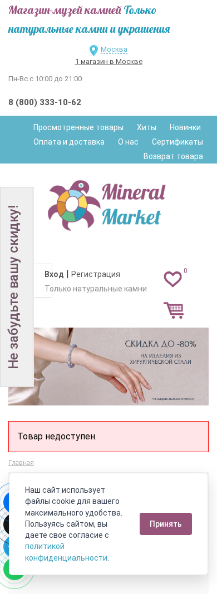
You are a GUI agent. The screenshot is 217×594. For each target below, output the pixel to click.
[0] (173, 279)
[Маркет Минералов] (108, 202)
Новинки (185, 127)
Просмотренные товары (78, 127)
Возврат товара (173, 156)
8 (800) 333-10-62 (44, 102)
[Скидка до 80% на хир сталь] (108, 367)
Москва (114, 49)
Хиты (146, 127)
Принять (166, 523)
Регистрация (95, 274)
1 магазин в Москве (108, 61)
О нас (128, 141)
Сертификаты (177, 141)
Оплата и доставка (69, 141)
